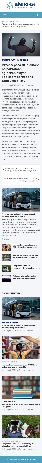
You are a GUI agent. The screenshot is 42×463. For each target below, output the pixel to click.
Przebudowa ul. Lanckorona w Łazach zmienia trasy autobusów (18, 215)
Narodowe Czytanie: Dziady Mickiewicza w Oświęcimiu (25, 256)
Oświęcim (24, 60)
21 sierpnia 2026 (10, 331)
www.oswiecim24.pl (28, 459)
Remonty (5, 322)
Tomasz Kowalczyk (26, 85)
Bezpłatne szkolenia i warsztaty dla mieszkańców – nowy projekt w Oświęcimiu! (26, 268)
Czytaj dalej (6, 239)
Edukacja (6, 362)
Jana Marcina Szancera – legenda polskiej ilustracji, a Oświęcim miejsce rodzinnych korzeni (21, 169)
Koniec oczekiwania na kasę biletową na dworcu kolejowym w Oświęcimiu (20, 179)
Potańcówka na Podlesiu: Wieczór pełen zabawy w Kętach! (24, 278)
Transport (14, 322)
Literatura (6, 401)
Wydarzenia (17, 401)
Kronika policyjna (10, 60)
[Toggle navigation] (5, 15)
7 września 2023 (10, 85)
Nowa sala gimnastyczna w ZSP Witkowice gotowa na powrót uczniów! (25, 247)
